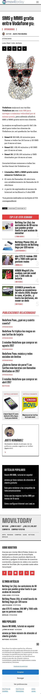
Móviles (19, 265)
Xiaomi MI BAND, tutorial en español (18, 475)
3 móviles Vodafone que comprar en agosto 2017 (19, 344)
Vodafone (12, 208)
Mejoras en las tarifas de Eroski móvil (30, 416)
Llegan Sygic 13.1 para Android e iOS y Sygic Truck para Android (10, 416)
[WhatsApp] (14, 48)
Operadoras (7, 327)
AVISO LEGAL (33, 690)
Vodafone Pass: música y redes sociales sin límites (17, 355)
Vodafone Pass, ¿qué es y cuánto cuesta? (18, 322)
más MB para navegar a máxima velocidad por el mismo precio (18, 113)
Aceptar (20, 672)
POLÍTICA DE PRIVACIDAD (20, 690)
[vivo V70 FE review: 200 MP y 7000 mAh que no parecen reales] (7, 260)
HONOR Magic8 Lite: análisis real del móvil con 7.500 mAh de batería (25, 274)
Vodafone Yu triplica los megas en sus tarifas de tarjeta (18, 333)
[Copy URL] (24, 48)
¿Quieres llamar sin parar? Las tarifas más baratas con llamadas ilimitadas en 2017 (19, 368)
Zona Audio (19, 236)
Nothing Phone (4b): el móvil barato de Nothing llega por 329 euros (27, 245)
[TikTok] (21, 573)
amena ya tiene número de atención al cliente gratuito (19, 635)
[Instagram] (10, 573)
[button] (38, 644)
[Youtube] (32, 573)
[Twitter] (9, 48)
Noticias (19, 282)
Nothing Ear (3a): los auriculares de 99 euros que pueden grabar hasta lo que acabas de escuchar (26, 228)
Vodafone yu (21, 208)
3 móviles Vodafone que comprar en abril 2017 (19, 381)
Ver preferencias (20, 684)
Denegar (20, 678)
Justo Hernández (20, 34)
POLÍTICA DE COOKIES (6, 690)
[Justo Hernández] (4, 34)
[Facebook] (4, 48)
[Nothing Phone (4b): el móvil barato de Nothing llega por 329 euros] (7, 246)
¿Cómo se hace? (8, 629)
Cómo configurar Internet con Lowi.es (19, 503)
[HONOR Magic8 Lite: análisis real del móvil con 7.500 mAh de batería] (7, 274)
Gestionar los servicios (20, 666)
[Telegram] (19, 48)
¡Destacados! (20, 251)
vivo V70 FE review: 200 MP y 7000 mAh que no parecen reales (26, 259)
